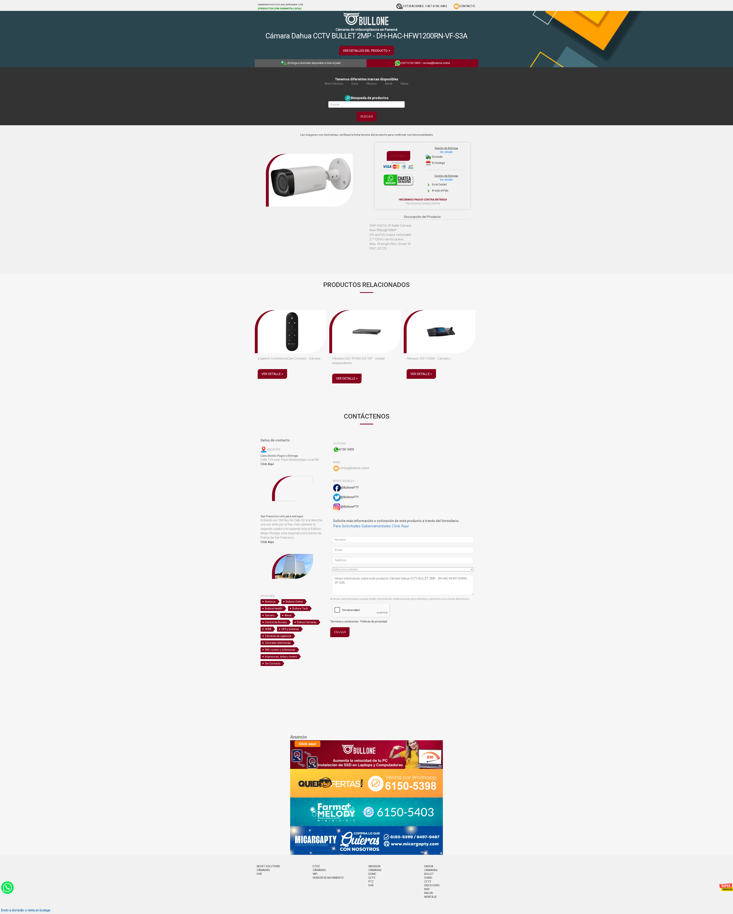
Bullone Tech (300, 608)
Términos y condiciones (344, 621)
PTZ (371, 881)
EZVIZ (316, 866)
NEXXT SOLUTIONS (268, 866)
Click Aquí (267, 464)
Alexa (288, 615)
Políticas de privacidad (373, 621)
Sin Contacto (272, 663)
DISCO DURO (432, 885)
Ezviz (355, 83)
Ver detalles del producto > (366, 51)
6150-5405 (346, 449)
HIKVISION (374, 866)
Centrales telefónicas (278, 642)
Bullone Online (294, 601)
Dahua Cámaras (306, 622)
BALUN (428, 893)
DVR (259, 873)
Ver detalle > (272, 374)
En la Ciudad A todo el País (444, 183)
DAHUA (428, 866)
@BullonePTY (350, 487)
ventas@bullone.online (436, 63)
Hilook (388, 83)
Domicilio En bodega (444, 155)
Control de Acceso (276, 622)
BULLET (429, 873)
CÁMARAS (263, 870)
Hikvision (371, 83)
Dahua (404, 83)
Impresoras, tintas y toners (281, 656)
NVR (426, 889)
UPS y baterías (290, 629)
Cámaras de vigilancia (278, 636)
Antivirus (270, 601)
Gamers (269, 615)
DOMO (372, 873)
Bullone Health (273, 608)
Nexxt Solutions (334, 83)
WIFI (315, 873)
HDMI (268, 629)
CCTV (371, 877)
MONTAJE (430, 896)
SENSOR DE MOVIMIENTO (328, 877)
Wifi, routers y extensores (280, 649)
